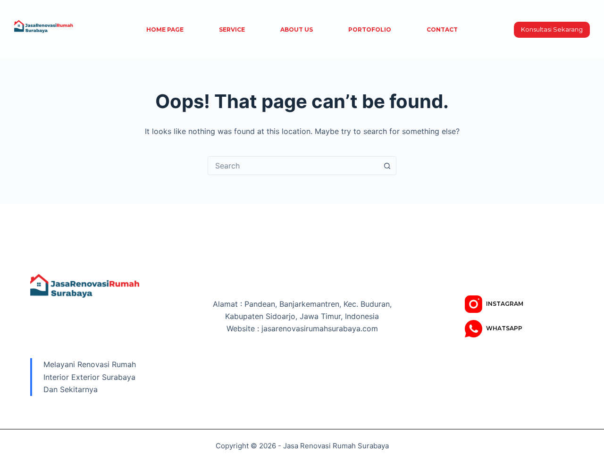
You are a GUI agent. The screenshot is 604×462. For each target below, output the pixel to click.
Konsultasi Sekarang (552, 29)
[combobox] (293, 165)
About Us (296, 29)
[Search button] (387, 166)
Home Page (165, 29)
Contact (442, 29)
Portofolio (369, 29)
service (232, 29)
